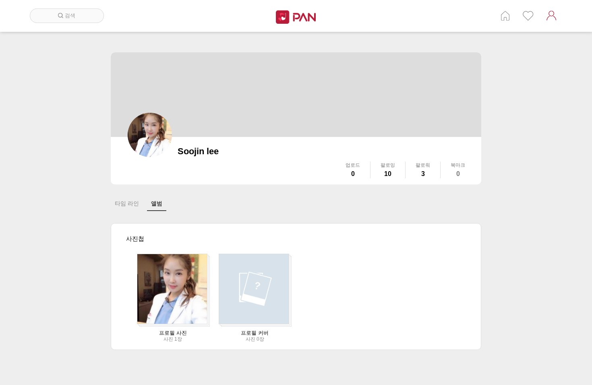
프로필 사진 (173, 332)
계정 (551, 16)
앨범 (156, 203)
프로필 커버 (255, 332)
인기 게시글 (528, 16)
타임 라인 (127, 203)
